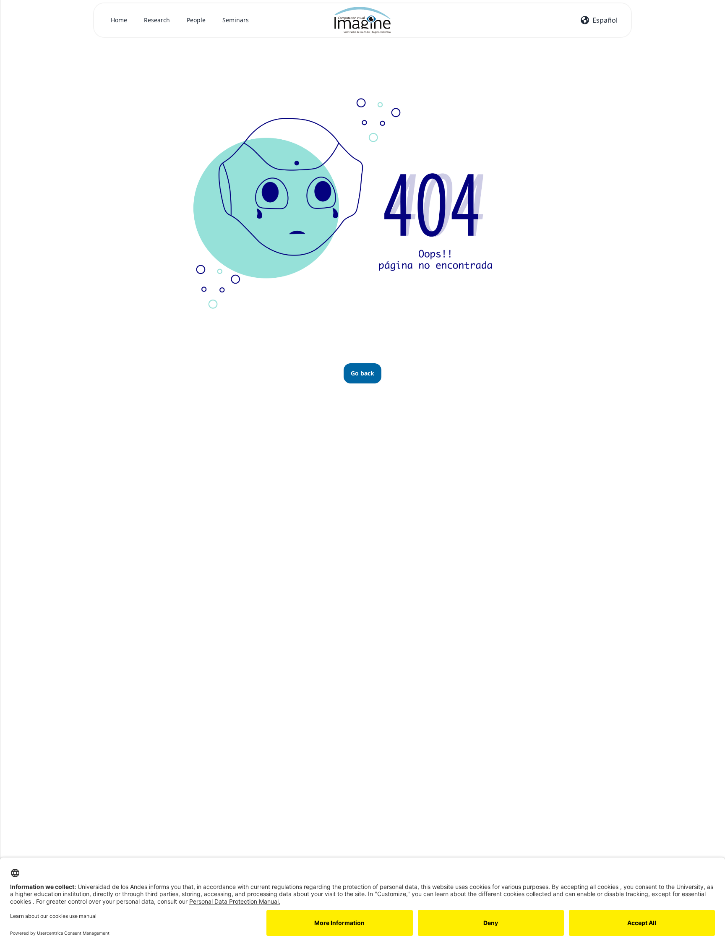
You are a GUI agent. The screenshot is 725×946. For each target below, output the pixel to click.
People (196, 20)
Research (157, 20)
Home (119, 20)
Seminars (235, 20)
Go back (362, 373)
